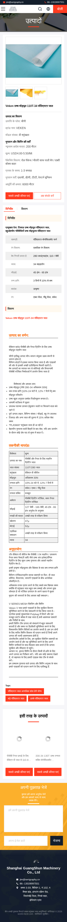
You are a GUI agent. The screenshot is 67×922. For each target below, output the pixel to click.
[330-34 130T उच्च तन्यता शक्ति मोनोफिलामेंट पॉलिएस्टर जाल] (48, 739)
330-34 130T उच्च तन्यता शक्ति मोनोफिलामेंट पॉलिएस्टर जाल (48, 758)
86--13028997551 (55, 2)
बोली (60, 9)
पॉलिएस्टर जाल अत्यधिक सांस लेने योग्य (25, 691)
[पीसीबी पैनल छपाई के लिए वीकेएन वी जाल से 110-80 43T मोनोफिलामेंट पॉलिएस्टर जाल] (19, 739)
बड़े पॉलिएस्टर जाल (16, 698)
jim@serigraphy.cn (15, 2)
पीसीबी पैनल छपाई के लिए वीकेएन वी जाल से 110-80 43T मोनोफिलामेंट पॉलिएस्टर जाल (19, 758)
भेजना (56, 841)
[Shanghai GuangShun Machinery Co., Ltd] (14, 9)
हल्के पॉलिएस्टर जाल (39, 698)
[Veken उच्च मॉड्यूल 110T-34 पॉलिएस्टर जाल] (33, 61)
